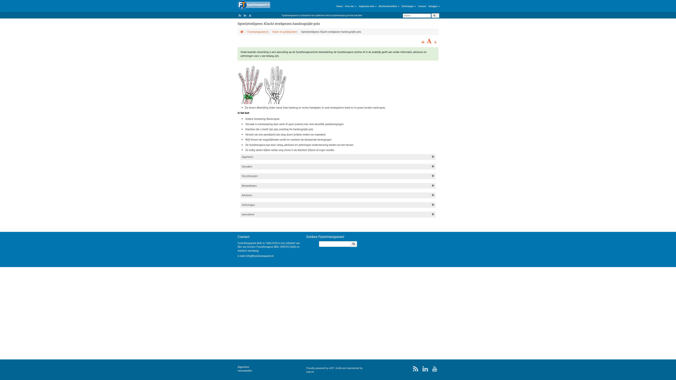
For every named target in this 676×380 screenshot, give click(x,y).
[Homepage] (241, 31)
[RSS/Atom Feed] (239, 15)
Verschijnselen (250, 176)
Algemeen (247, 157)
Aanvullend (248, 214)
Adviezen (247, 195)
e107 (331, 368)
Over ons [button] (350, 6)
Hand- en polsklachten (284, 31)
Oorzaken (247, 166)
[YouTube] (249, 15)
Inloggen (433, 6)
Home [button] (339, 6)
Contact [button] (422, 6)
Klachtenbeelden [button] (388, 6)
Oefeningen (248, 205)
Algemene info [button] (367, 6)
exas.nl (310, 371)
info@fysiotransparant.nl (260, 256)
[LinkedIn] (244, 15)
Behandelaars (249, 185)
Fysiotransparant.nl (257, 31)
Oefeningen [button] (407, 6)
